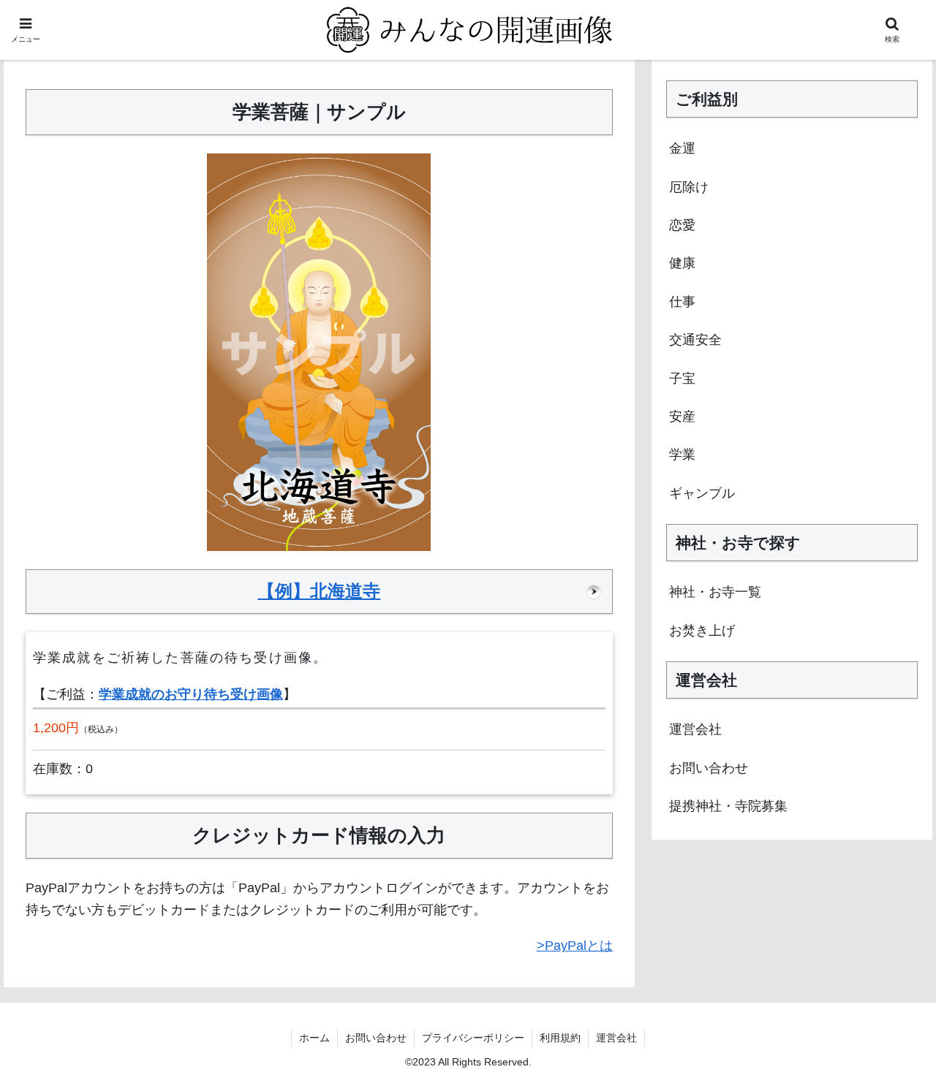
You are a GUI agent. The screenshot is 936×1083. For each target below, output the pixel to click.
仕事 (682, 301)
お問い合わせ (708, 768)
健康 (682, 263)
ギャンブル (702, 493)
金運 (682, 148)
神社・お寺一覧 (715, 592)
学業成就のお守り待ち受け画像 (191, 694)
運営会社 (695, 729)
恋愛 (682, 225)
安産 (682, 416)
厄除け (689, 187)
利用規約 (560, 1038)
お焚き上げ (702, 630)
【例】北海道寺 (318, 591)
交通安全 (695, 339)
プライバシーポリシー (473, 1038)
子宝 (682, 378)
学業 (682, 454)
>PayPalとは (575, 945)
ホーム (314, 1038)
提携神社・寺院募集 (728, 806)
